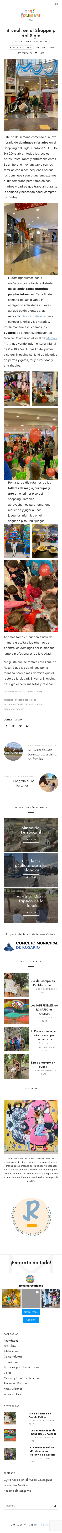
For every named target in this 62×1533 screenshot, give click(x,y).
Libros (7, 1373)
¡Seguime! (31, 1319)
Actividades (11, 1340)
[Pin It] (20, 726)
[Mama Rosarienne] (31, 13)
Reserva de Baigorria (17, 1491)
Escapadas (11, 1362)
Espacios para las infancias (30, 42)
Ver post (31, 840)
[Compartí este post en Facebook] (7, 726)
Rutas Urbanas (13, 1389)
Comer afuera (13, 1356)
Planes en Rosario (21, 47)
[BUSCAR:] (31, 1506)
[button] (11, 1298)
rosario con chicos (26, 700)
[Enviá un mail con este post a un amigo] (27, 726)
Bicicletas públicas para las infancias (31, 866)
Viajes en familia (14, 1394)
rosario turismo (35, 704)
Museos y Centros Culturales (22, 1378)
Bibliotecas (11, 1351)
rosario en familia (14, 704)
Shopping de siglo (33, 316)
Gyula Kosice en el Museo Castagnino (28, 1480)
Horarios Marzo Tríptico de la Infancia (31, 901)
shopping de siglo (14, 709)
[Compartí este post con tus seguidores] (14, 726)
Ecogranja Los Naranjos (31, 782)
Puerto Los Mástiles (16, 1485)
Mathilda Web (42, 1525)
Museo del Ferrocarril (31, 830)
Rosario (9, 700)
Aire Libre (10, 1346)
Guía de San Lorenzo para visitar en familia (31, 753)
